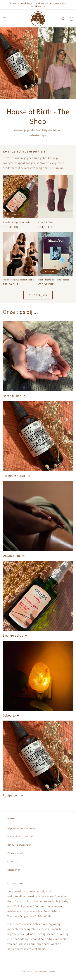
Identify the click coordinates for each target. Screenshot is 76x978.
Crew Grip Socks (46, 222)
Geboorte (9, 715)
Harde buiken (12, 396)
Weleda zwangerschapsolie (16, 222)
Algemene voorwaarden (21, 828)
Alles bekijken (38, 295)
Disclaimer (13, 869)
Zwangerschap (13, 635)
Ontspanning (12, 556)
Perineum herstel (15, 476)
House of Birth (33, 971)
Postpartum (11, 795)
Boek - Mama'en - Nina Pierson (54, 279)
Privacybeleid (15, 853)
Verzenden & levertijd (20, 836)
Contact (12, 861)
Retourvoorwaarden (19, 844)
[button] (5, 19)
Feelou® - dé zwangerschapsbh (18, 279)
